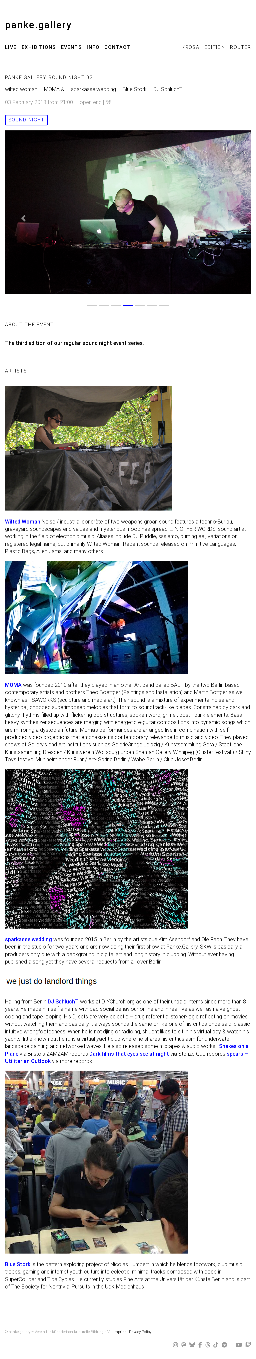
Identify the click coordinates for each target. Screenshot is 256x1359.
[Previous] (23, 218)
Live (11, 47)
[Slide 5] (140, 305)
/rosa (191, 47)
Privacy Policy (140, 1332)
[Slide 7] (164, 305)
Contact (117, 47)
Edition (214, 47)
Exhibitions (39, 47)
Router (240, 47)
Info (93, 47)
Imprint (119, 1332)
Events (71, 47)
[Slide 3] (116, 305)
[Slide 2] (104, 305)
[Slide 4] (128, 305)
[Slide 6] (152, 305)
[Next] (232, 218)
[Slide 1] (92, 305)
